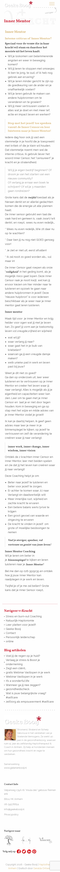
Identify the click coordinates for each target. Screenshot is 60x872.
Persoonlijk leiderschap (20, 637)
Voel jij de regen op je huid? (23, 655)
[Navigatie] (51, 7)
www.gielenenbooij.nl (15, 767)
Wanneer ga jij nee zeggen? (23, 685)
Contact (11, 632)
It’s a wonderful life (17, 680)
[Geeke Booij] (18, 2)
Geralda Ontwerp (42, 868)
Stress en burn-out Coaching (24, 616)
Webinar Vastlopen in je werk (24, 676)
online (10, 641)
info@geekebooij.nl (14, 809)
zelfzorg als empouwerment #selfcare (30, 701)
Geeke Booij (13, 628)
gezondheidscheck (17, 689)
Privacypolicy (11, 814)
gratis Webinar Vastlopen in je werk (28, 672)
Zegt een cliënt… (16, 668)
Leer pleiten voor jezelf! (21, 624)
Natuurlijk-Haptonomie (20, 620)
